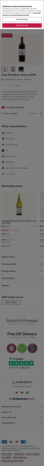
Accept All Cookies (22, 25)
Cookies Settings (22, 19)
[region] (22, 14)
